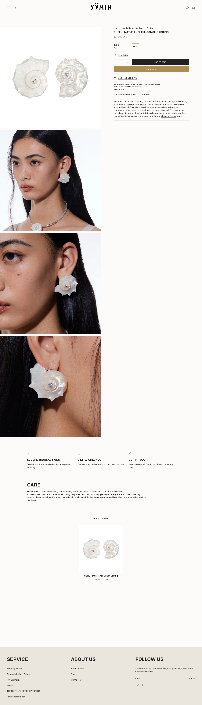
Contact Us (77, 679)
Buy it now (151, 69)
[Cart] (193, 7)
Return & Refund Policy (18, 674)
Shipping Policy (168, 115)
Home (116, 28)
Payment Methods (16, 696)
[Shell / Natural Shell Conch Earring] (101, 549)
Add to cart (160, 62)
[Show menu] (8, 7)
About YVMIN (77, 668)
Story (74, 674)
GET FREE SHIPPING (127, 77)
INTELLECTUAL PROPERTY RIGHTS (23, 691)
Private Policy (13, 679)
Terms (10, 685)
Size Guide (123, 55)
